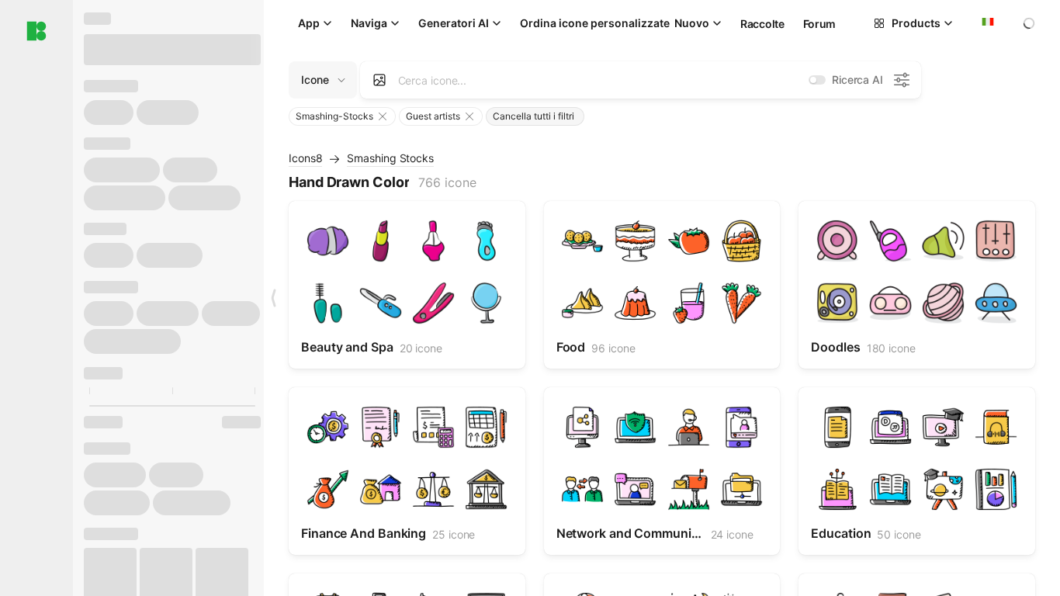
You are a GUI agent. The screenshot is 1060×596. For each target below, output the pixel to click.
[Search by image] (379, 80)
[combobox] (986, 23)
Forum (820, 23)
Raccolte (762, 23)
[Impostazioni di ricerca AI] (901, 80)
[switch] (817, 80)
